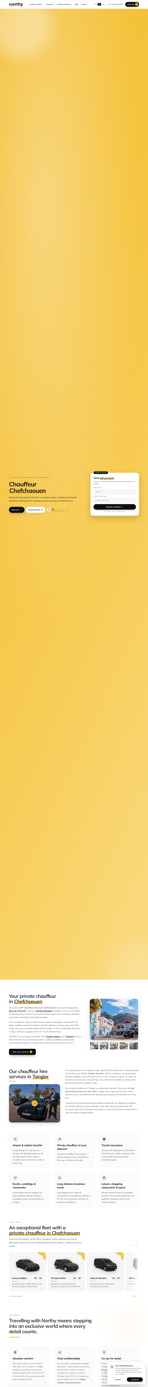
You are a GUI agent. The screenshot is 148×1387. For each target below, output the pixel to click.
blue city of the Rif (17, 1011)
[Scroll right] (136, 1245)
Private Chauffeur (64, 4)
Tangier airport (53, 1036)
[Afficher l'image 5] (133, 1046)
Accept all (134, 1380)
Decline (118, 1380)
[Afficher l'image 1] (94, 1046)
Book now (130, 4)
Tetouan (70, 1036)
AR (103, 4)
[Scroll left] (131, 1245)
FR (95, 4)
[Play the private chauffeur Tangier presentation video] (34, 1103)
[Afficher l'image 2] (104, 1046)
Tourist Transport (36, 4)
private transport (44, 1011)
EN (99, 4)
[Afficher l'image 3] (113, 1046)
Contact (84, 4)
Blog (76, 4)
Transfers (49, 4)
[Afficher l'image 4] (123, 1046)
